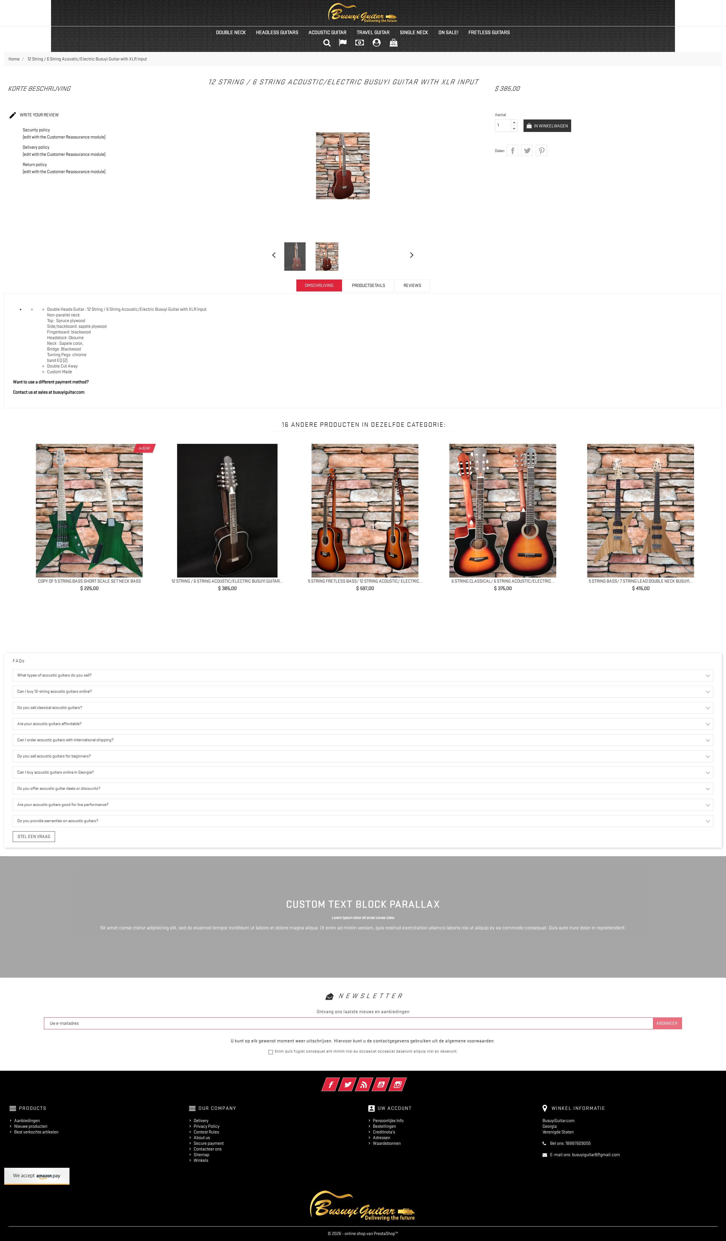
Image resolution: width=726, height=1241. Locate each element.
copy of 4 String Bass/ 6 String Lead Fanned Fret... (641, 581)
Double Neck (231, 32)
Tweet (527, 150)
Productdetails (368, 285)
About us (202, 1137)
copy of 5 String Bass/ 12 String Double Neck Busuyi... (503, 581)
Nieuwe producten (30, 1126)
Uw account (395, 1108)
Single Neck (414, 32)
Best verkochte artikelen (36, 1132)
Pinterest (541, 150)
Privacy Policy (207, 1126)
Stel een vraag (34, 836)
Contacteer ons (207, 1149)
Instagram (405, 1080)
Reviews (412, 285)
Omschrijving (319, 285)
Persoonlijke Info (388, 1120)
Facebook (338, 1080)
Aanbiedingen (27, 1120)
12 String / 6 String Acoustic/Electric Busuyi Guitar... (89, 581)
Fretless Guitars (489, 32)
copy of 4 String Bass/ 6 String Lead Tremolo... (227, 581)
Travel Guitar (373, 32)
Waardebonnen (387, 1143)
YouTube (389, 1080)
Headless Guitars (277, 32)
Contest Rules (206, 1132)
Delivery (201, 1120)
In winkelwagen (550, 126)
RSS (372, 1080)
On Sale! (448, 32)
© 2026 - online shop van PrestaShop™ (363, 1233)
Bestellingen (384, 1126)
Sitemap (201, 1154)
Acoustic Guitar (328, 32)
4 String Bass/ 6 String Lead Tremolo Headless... (365, 581)
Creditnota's (384, 1132)
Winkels (201, 1160)
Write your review (34, 115)
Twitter (355, 1080)
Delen (512, 150)
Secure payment (209, 1143)
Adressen (381, 1137)
